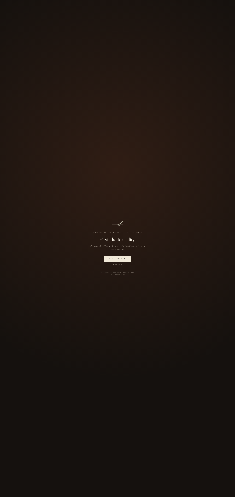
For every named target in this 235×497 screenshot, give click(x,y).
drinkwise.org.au (117, 275)
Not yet (117, 265)
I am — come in (117, 259)
